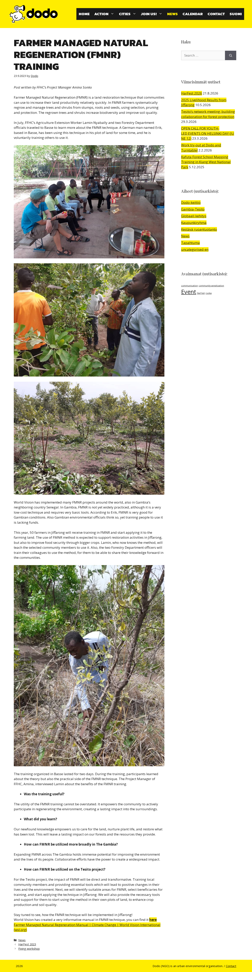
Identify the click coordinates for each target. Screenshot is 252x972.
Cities (125, 14)
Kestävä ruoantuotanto (199, 229)
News (172, 14)
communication (189, 285)
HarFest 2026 (191, 93)
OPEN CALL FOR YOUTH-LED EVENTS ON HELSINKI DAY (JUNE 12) (207, 133)
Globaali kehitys (193, 216)
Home (84, 14)
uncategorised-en (194, 249)
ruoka (209, 293)
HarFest (201, 293)
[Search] (230, 55)
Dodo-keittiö (191, 202)
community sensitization (211, 285)
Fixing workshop (29, 949)
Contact (216, 14)
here (153, 919)
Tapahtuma (190, 242)
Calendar (193, 14)
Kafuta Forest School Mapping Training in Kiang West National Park (206, 162)
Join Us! (149, 14)
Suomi (236, 14)
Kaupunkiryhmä (194, 222)
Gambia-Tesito (193, 209)
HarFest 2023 (27, 944)
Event (188, 292)
